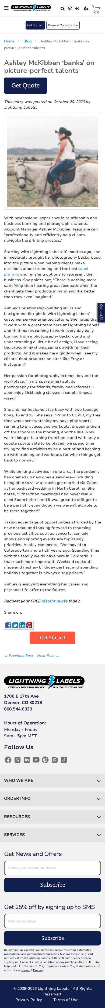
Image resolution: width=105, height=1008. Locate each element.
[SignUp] (87, 9)
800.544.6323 (18, 709)
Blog (28, 41)
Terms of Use (65, 999)
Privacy (38, 970)
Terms (25, 970)
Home (10, 41)
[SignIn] (77, 9)
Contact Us (101, 312)
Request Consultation (63, 25)
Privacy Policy (28, 999)
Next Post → (48, 655)
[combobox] (61, 9)
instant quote (54, 601)
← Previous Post (19, 655)
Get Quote (26, 85)
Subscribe (52, 885)
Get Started (35, 25)
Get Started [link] (52, 638)
